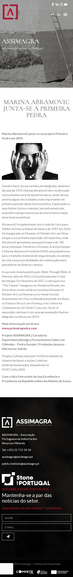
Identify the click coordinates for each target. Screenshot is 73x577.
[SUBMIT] (8, 536)
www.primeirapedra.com (19, 328)
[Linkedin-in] (57, 4)
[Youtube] (65, 4)
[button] (65, 14)
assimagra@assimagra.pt (17, 456)
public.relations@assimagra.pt (20, 463)
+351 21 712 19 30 (19, 449)
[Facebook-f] (52, 4)
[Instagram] (61, 4)
